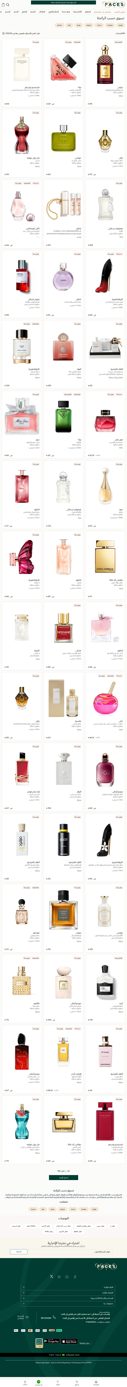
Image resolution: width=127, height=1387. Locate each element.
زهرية (120, 25)
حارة (69, 25)
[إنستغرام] (59, 1277)
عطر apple (78, 1231)
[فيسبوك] (75, 1277)
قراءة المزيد (63, 1202)
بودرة (78, 25)
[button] (119, 11)
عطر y (112, 1226)
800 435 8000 (46, 1318)
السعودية (58, 1355)
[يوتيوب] (67, 1277)
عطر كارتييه (45, 1226)
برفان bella (49, 1231)
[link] (42, 11)
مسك (99, 25)
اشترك (18, 1251)
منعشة (110, 25)
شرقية (89, 25)
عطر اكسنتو (63, 1231)
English (51, 1355)
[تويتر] (51, 1276)
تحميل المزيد (63, 1177)
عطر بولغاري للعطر (84, 1226)
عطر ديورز (100, 1226)
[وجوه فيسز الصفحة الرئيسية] (114, 4)
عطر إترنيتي (16, 1226)
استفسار (20, 1318)
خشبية (59, 25)
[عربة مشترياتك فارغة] (3, 4)
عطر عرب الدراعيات (63, 1226)
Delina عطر (31, 1226)
